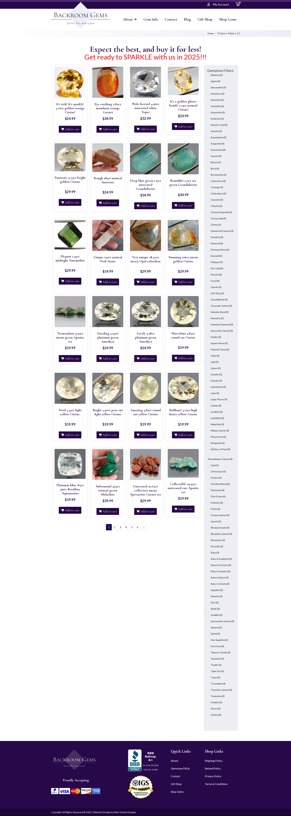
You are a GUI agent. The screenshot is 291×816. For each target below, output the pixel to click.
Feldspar (217, 262)
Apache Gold (219, 124)
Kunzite (216, 374)
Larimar (216, 405)
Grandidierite (219, 299)
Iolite (215, 355)
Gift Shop (205, 19)
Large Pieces (219, 399)
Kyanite (216, 380)
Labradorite (218, 386)
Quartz (216, 521)
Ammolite (217, 106)
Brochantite (218, 174)
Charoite (217, 199)
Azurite (216, 156)
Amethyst (217, 93)
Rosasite (217, 546)
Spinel (215, 633)
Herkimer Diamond (222, 324)
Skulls (215, 608)
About (128, 19)
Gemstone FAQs (180, 768)
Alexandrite (218, 87)
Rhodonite (218, 540)
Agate (215, 81)
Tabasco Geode (220, 652)
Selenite (216, 596)
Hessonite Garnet (222, 330)
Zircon (215, 708)
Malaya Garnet (220, 430)
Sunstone (217, 646)
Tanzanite (217, 658)
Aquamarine (218, 137)
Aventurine (218, 149)
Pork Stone (218, 496)
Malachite (217, 424)
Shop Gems (227, 19)
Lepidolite (217, 418)
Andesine (217, 118)
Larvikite (217, 411)
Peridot (216, 477)
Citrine (216, 224)
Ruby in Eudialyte (221, 558)
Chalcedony (218, 193)
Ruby (215, 552)
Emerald (216, 255)
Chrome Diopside (221, 212)
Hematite (217, 318)
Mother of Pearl (220, 449)
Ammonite (218, 112)
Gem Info (150, 19)
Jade (215, 361)
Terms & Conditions (216, 783)
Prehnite (217, 502)
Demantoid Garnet (222, 230)
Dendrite (217, 237)
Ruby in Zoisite (220, 583)
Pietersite (217, 490)
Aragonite (217, 143)
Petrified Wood (220, 484)
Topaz (215, 677)
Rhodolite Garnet (221, 533)
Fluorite (216, 274)
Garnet (216, 287)
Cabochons (218, 181)
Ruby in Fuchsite (221, 565)
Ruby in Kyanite (220, 571)
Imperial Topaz (220, 349)
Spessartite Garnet (222, 621)
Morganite (218, 443)
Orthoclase (218, 471)
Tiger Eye (217, 671)
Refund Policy (213, 768)
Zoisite (216, 714)
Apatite (216, 131)
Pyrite (215, 508)
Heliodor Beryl (220, 312)
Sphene (216, 627)
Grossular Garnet (221, 305)
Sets (215, 602)
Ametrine (217, 99)
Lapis (215, 393)
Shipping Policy (213, 760)
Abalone (216, 75)
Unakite (216, 702)
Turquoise (217, 696)
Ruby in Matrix (220, 577)
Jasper (216, 368)
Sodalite (216, 615)
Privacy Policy (213, 776)
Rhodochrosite (220, 527)
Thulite (216, 664)
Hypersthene (219, 343)
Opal (215, 465)
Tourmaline (218, 683)
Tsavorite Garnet (221, 689)
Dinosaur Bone (220, 249)
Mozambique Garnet (220, 459)
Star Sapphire (219, 639)
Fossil (215, 280)
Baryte (216, 162)
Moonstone (218, 436)
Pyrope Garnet (220, 515)
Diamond (217, 243)
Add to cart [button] (72, 129)
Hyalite (216, 337)
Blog (187, 19)
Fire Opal (217, 268)
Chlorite (216, 206)
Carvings (217, 187)
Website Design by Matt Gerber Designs (114, 812)
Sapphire (217, 590)
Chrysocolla (218, 218)
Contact (171, 19)
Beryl (215, 168)
